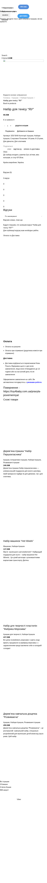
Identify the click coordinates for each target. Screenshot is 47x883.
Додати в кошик (21, 126)
